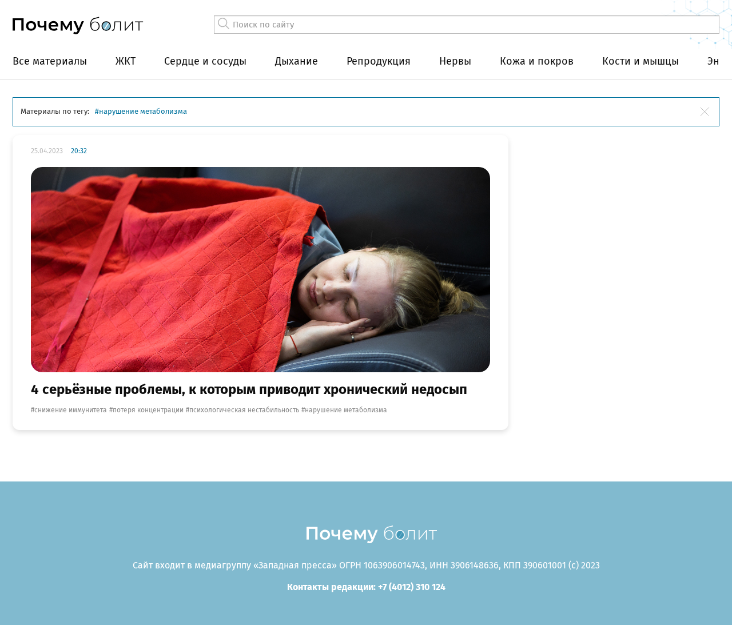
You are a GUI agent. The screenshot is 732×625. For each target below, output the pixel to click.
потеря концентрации (148, 410)
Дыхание (296, 61)
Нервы (455, 61)
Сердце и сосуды (205, 61)
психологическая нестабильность (244, 410)
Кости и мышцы (640, 61)
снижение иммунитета (70, 410)
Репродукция (379, 61)
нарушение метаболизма (346, 410)
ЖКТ (126, 61)
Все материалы (50, 61)
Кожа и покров (537, 61)
